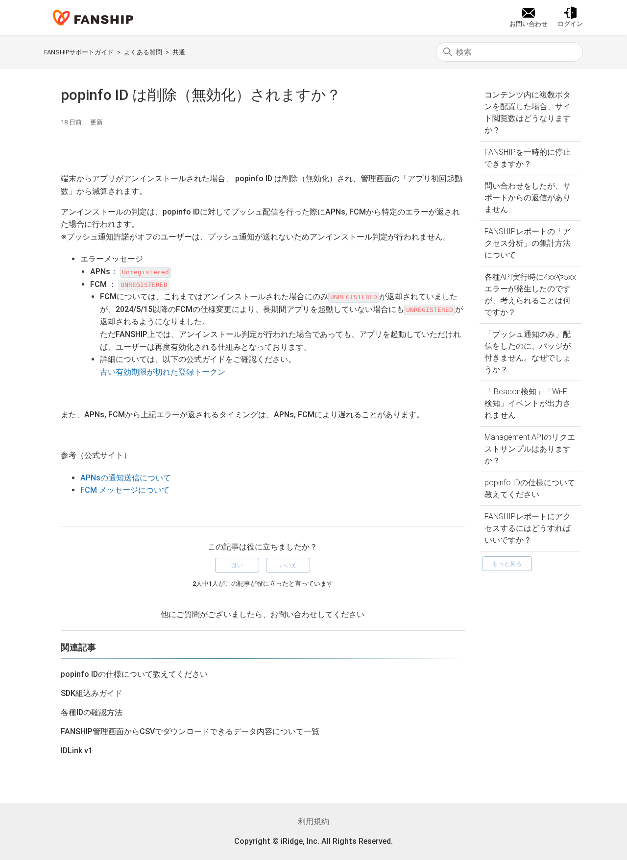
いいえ (288, 565)
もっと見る (507, 563)
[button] (570, 17)
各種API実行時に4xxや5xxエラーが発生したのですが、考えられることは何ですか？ (530, 294)
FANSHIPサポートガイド (79, 52)
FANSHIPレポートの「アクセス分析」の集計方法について (527, 243)
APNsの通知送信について (125, 477)
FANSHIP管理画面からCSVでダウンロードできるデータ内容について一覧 (190, 731)
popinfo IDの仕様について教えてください (529, 488)
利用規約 (313, 821)
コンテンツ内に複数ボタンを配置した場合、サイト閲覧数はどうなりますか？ (527, 112)
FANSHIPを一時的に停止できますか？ (527, 157)
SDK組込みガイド (91, 693)
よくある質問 (143, 52)
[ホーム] (93, 17)
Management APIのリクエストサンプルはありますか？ (529, 448)
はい (237, 565)
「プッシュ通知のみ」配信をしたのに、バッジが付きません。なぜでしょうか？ (527, 352)
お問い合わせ (293, 614)
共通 (178, 52)
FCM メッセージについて (124, 490)
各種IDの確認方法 (91, 712)
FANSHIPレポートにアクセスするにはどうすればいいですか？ (527, 528)
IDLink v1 (77, 750)
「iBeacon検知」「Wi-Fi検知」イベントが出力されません (527, 403)
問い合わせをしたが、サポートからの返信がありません (527, 197)
